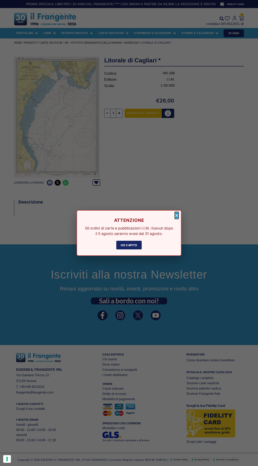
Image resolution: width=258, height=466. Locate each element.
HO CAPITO (129, 245)
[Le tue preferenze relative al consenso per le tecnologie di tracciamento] (7, 459)
